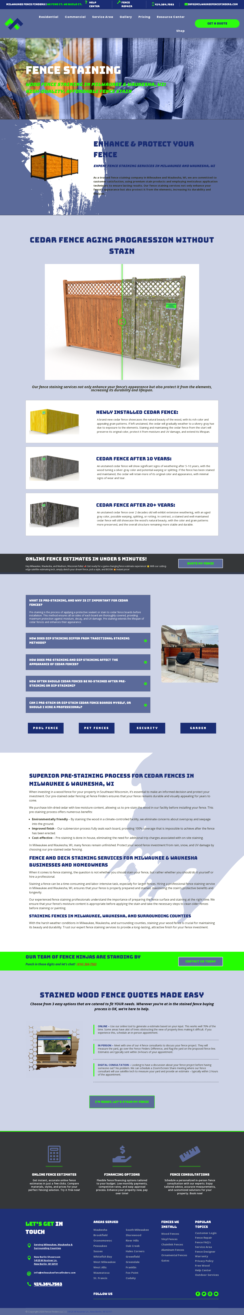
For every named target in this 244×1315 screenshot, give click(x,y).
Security (147, 728)
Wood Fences (170, 1233)
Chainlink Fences (172, 1244)
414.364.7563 (164, 4)
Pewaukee (100, 1246)
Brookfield (100, 1235)
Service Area (102, 17)
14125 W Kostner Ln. (45, 1260)
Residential (48, 17)
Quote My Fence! (200, 563)
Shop (180, 31)
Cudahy (131, 1278)
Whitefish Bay (102, 1256)
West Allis (100, 1267)
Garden (198, 728)
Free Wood (202, 1265)
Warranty (201, 1256)
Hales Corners (135, 1251)
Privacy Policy (204, 1261)
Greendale (133, 1262)
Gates (165, 1260)
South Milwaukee (137, 1229)
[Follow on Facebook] (198, 1294)
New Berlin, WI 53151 (46, 1263)
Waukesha (100, 1229)
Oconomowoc (102, 1240)
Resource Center (171, 17)
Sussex (98, 1251)
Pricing (144, 17)
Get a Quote (217, 23)
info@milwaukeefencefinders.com (213, 4)
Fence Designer (205, 1251)
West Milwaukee (104, 1262)
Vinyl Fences (169, 1239)
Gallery (126, 17)
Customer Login (205, 1233)
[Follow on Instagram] (210, 1294)
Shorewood (133, 1235)
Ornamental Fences (174, 1255)
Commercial (75, 17)
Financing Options (122, 1174)
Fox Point (132, 1272)
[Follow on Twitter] (204, 1294)
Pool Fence (45, 728)
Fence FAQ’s (203, 1242)
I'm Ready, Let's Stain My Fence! (122, 1102)
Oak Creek (133, 1246)
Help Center (203, 1270)
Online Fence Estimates (54, 1174)
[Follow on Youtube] (216, 1294)
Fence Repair (203, 1237)
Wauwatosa (101, 1272)
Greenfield (133, 1256)
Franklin (131, 1267)
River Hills (132, 1240)
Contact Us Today (200, 961)
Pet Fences (96, 728)
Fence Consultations (190, 1174)
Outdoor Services (207, 1275)
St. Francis (100, 1278)
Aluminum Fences (172, 1250)
